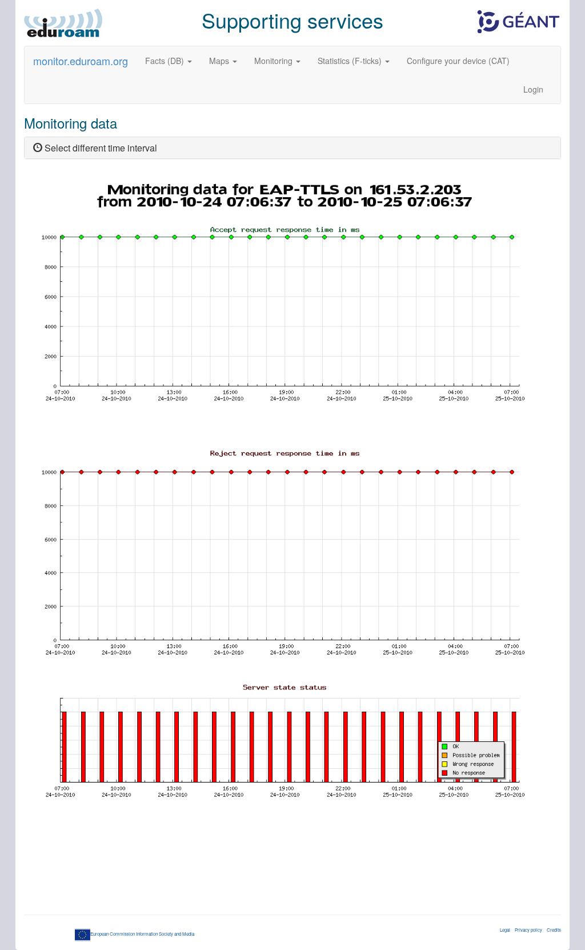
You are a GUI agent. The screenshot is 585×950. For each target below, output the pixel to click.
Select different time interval (99, 147)
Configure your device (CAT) (458, 60)
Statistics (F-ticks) (351, 60)
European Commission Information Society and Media (142, 934)
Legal (505, 930)
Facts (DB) (165, 60)
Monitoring (274, 60)
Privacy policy (528, 930)
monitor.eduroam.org (80, 60)
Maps (220, 60)
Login (533, 89)
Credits (554, 930)
